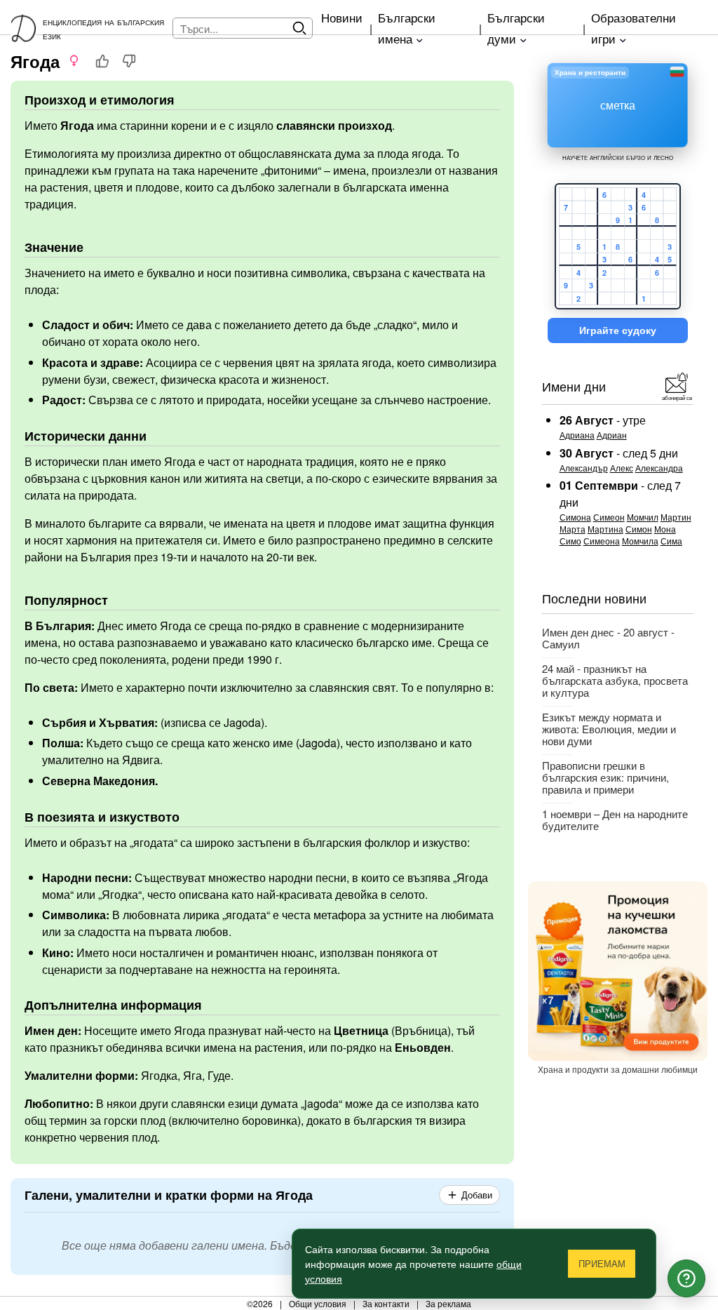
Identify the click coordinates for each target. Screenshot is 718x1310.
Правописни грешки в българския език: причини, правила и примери (605, 777)
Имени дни (574, 385)
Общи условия (317, 1303)
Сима (671, 541)
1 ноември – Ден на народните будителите (615, 819)
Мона (665, 529)
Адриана (577, 435)
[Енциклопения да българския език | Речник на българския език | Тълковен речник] (27, 28)
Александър (584, 468)
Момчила (640, 541)
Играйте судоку (617, 330)
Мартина (605, 529)
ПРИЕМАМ (601, 1264)
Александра (659, 468)
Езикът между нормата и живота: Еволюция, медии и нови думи (609, 729)
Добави (476, 1195)
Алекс (621, 468)
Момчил (642, 517)
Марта (572, 529)
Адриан (612, 435)
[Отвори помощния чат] (686, 1278)
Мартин (676, 517)
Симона (575, 517)
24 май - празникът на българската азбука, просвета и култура (615, 680)
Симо (570, 541)
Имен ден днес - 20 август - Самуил (608, 638)
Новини (342, 17)
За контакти (386, 1303)
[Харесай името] (102, 61)
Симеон (609, 517)
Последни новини (594, 598)
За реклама (448, 1303)
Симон (638, 529)
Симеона (601, 541)
